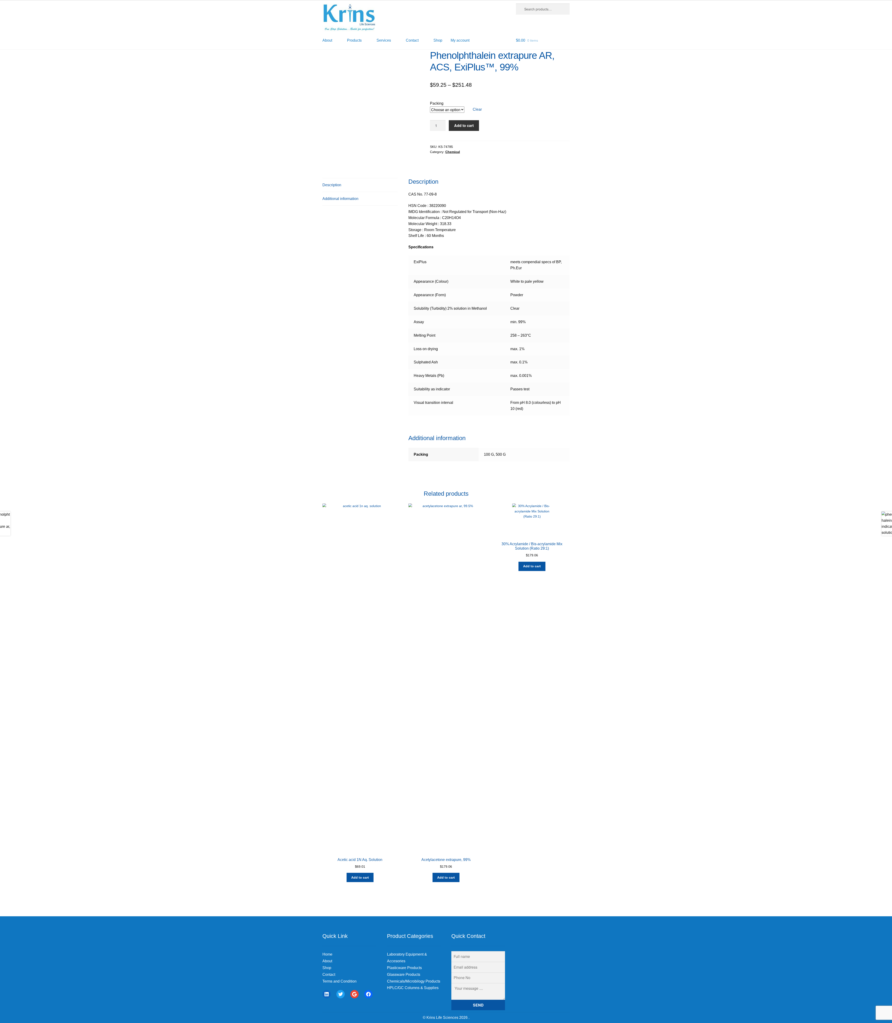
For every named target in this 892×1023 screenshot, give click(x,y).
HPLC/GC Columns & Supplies (413, 988)
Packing (436, 103)
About (327, 961)
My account (460, 40)
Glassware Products (403, 974)
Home (327, 954)
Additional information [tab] (340, 199)
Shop (437, 40)
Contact (328, 974)
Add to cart (464, 125)
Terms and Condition (339, 981)
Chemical (452, 152)
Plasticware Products (404, 968)
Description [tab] (331, 185)
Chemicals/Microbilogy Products (413, 981)
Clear (477, 109)
